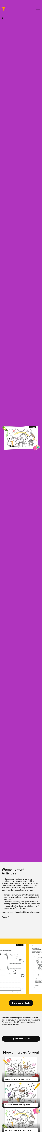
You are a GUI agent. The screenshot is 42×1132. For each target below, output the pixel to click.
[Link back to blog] (3, 18)
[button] (38, 9)
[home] (4, 9)
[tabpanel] (21, 1069)
